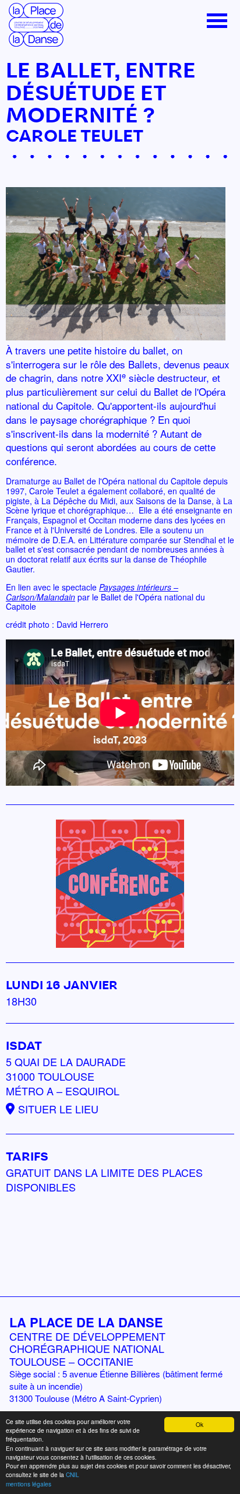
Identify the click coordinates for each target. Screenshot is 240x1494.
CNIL (72, 1474)
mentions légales (28, 1483)
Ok (199, 1424)
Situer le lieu (58, 1108)
